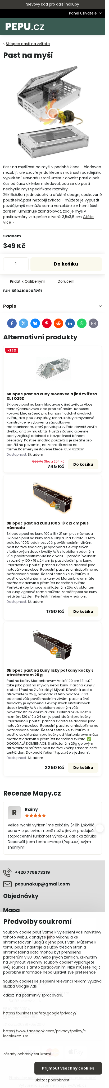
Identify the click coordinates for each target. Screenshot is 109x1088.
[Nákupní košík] (86, 26)
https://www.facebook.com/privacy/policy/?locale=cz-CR (44, 1033)
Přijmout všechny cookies (68, 1068)
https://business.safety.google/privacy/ (40, 1013)
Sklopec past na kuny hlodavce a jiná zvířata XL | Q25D (52, 396)
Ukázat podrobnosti (52, 1080)
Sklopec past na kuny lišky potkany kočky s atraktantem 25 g (50, 673)
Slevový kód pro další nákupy (52, 4)
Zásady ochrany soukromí (27, 1054)
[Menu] (98, 26)
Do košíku (66, 264)
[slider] (35, 815)
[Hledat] (73, 26)
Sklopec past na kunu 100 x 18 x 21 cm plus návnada (48, 526)
